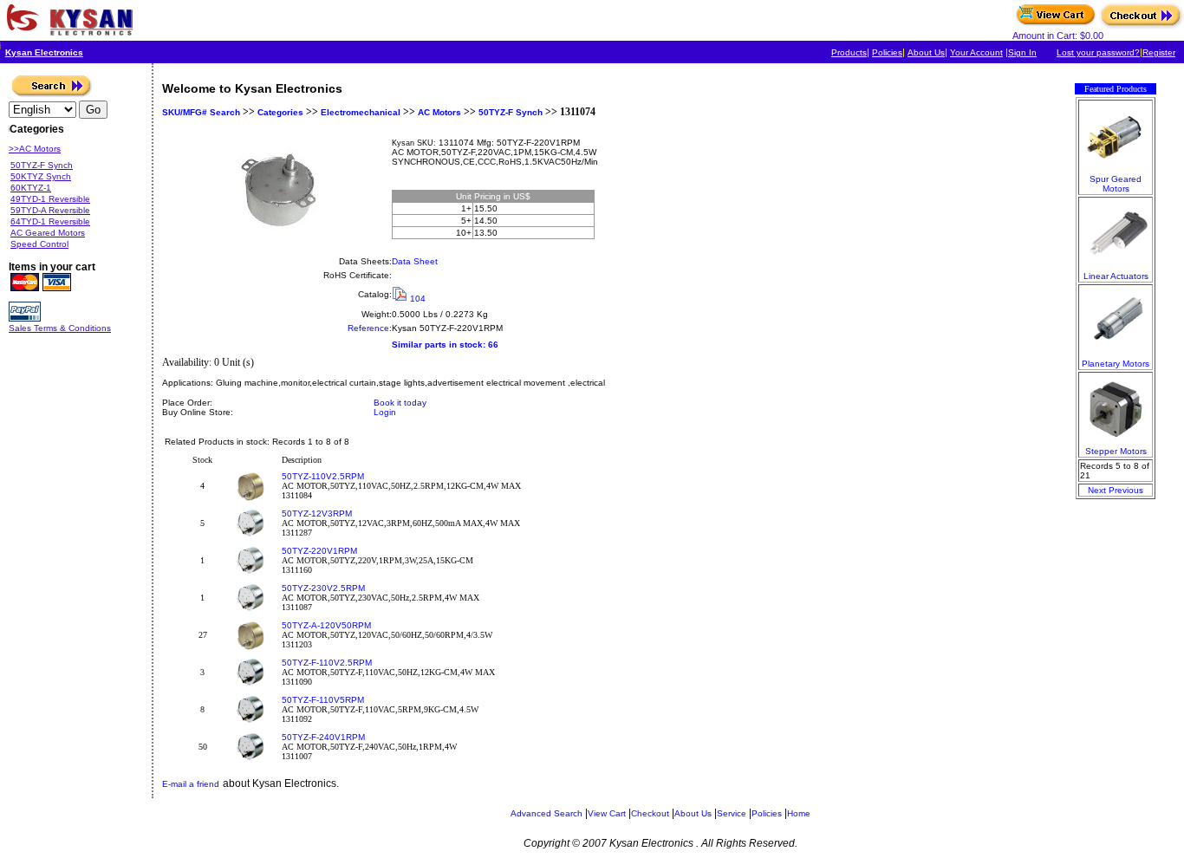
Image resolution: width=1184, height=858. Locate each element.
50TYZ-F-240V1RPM (323, 737)
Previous (1126, 490)
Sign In (1022, 52)
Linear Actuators (1115, 276)
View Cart (607, 813)
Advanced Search (546, 813)
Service (731, 813)
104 (418, 298)
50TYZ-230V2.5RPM (323, 588)
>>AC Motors (35, 148)
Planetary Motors (1115, 363)
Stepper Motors (1116, 451)
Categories (279, 112)
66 (493, 344)
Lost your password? (1098, 52)
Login (385, 412)
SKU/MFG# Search (201, 112)
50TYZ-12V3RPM (317, 513)
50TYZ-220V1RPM (319, 551)
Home (798, 813)
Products (849, 52)
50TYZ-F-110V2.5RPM (327, 662)
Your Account (976, 52)
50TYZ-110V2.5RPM (323, 476)
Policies (887, 52)
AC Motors (439, 112)
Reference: (370, 328)
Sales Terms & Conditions (60, 328)
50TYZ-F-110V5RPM (323, 700)
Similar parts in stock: (438, 344)
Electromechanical (360, 112)
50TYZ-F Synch (510, 112)
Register (1158, 52)
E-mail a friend (190, 784)
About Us (926, 52)
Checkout (650, 813)
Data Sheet (415, 261)
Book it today (400, 402)
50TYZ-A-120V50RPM (326, 625)
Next (1097, 490)
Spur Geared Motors (1116, 183)
